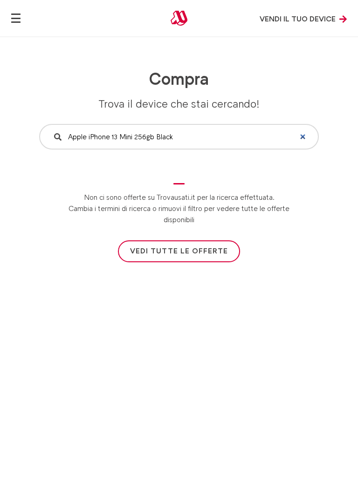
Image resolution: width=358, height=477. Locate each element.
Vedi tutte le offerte (179, 250)
